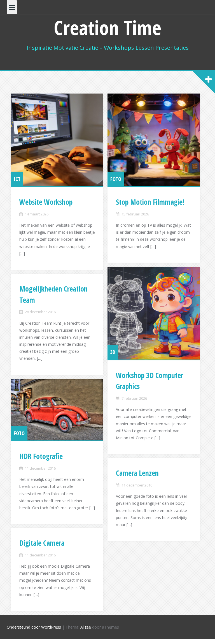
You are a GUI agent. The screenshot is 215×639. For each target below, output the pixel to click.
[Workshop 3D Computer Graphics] (154, 313)
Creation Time (107, 27)
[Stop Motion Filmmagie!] (154, 140)
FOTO (115, 179)
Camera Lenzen (137, 473)
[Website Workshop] (57, 140)
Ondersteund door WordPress (34, 627)
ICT (17, 179)
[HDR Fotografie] (57, 410)
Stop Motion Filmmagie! (150, 202)
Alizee (85, 627)
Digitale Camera (41, 543)
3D (112, 352)
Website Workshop (46, 202)
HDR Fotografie (41, 456)
